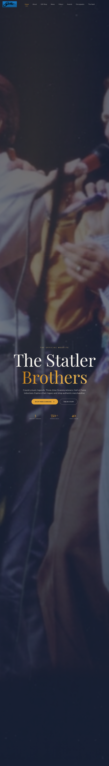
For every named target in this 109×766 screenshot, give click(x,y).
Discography (80, 4)
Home (27, 4)
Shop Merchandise (43, 402)
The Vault (91, 4)
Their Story (68, 402)
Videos (61, 4)
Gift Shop (44, 4)
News (53, 4)
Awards (69, 4)
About (35, 4)
